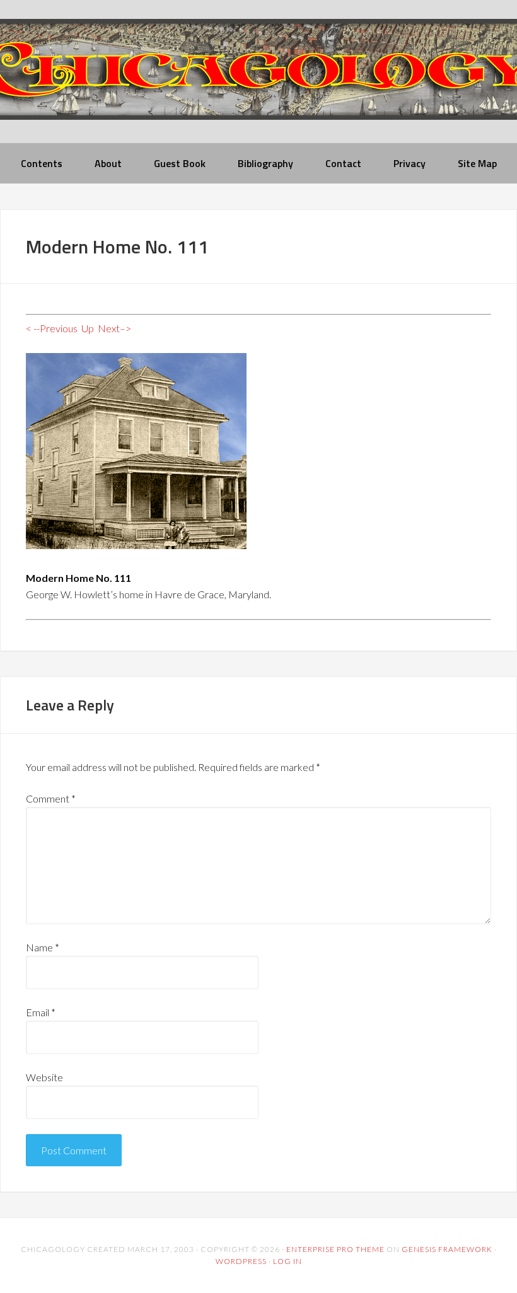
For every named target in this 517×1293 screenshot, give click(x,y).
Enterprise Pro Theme (335, 1249)
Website (44, 1077)
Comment (51, 798)
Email (40, 1012)
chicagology (258, 80)
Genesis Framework (447, 1249)
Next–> (114, 328)
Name (42, 947)
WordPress (241, 1261)
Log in (287, 1261)
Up (87, 328)
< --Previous (52, 328)
